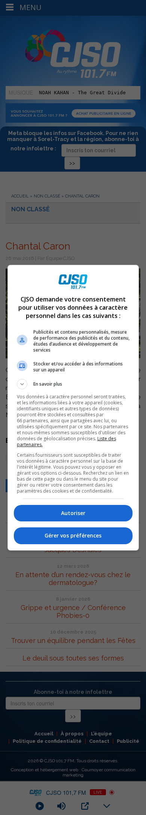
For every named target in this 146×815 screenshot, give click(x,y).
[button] (73, 384)
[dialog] (73, 408)
